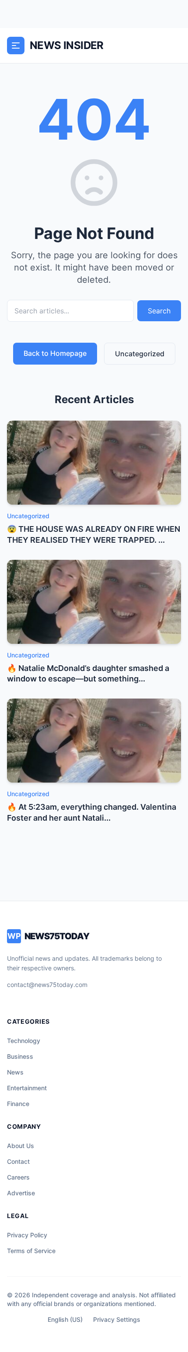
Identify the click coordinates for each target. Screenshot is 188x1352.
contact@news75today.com (47, 984)
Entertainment (27, 1088)
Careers (18, 1177)
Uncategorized (139, 353)
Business (20, 1056)
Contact (18, 1161)
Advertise (21, 1193)
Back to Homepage (55, 353)
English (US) (65, 1319)
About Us (20, 1145)
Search (159, 310)
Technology (23, 1040)
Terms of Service (31, 1250)
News (15, 1072)
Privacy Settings (116, 1319)
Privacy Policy (27, 1235)
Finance (18, 1103)
